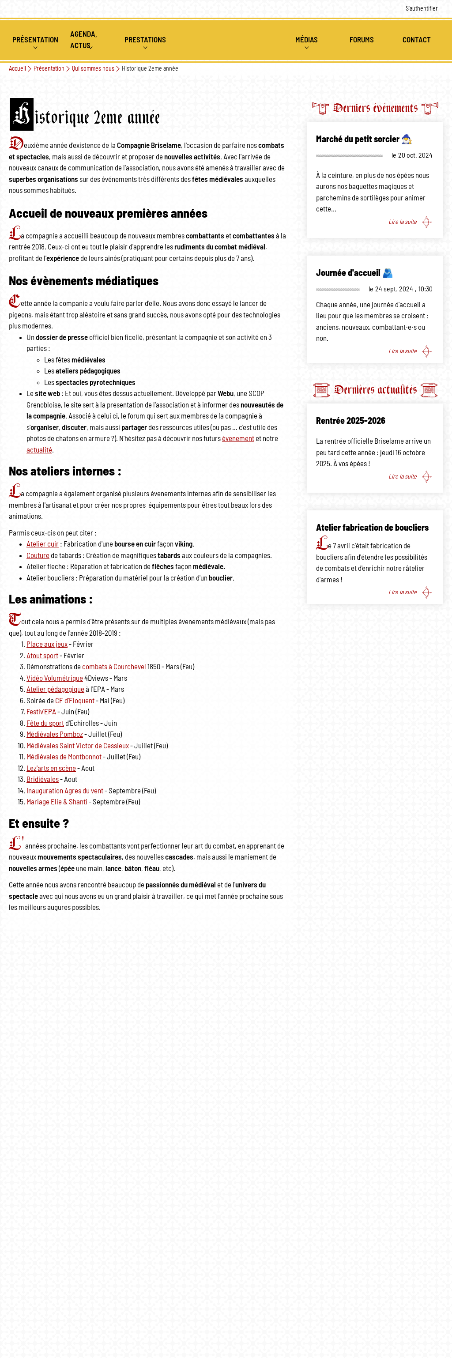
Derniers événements (375, 108)
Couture (37, 555)
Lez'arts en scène (51, 768)
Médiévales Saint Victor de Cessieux (77, 746)
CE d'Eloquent (74, 701)
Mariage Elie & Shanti (56, 802)
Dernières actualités (375, 389)
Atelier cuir (42, 544)
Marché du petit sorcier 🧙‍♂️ (364, 139)
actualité (39, 450)
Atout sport (42, 656)
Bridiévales (42, 779)
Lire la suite (402, 222)
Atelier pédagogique (55, 689)
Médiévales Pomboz (54, 734)
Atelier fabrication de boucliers (372, 528)
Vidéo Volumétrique (54, 678)
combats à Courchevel (114, 667)
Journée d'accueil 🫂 (354, 273)
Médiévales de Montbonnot (64, 757)
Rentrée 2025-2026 (350, 421)
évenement (238, 438)
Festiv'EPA (41, 712)
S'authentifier (422, 9)
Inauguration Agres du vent (64, 791)
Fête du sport (45, 723)
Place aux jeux (47, 644)
